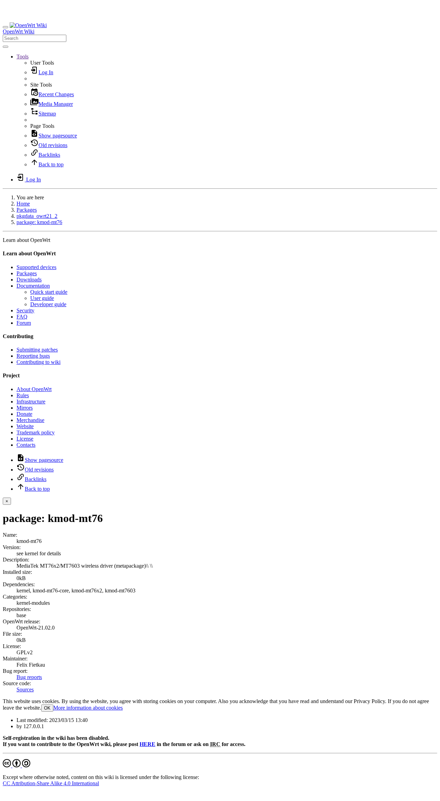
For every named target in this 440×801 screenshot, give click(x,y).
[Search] (5, 47)
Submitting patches (37, 350)
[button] (22, 56)
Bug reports (29, 677)
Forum (23, 323)
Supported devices (36, 267)
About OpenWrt (34, 389)
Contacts (25, 445)
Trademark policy (35, 432)
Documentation (33, 286)
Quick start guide (48, 292)
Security (25, 310)
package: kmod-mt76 (39, 222)
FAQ (22, 317)
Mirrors (24, 408)
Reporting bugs (33, 356)
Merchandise (30, 420)
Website (25, 426)
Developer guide (48, 304)
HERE (147, 744)
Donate (24, 414)
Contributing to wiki (38, 362)
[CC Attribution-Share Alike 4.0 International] (16, 765)
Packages (26, 210)
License (24, 439)
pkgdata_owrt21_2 (36, 216)
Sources (25, 689)
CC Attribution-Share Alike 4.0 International (51, 783)
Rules (22, 395)
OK (47, 708)
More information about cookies (88, 708)
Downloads (29, 279)
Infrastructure (30, 401)
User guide (42, 298)
